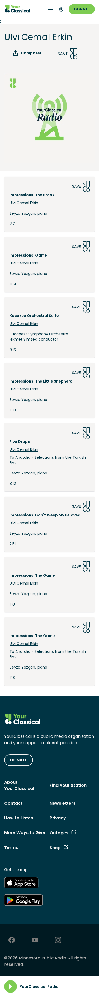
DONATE (18, 760)
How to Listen (18, 818)
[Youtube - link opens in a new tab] (34, 941)
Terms (11, 848)
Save (63, 54)
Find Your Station (68, 785)
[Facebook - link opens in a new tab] (11, 941)
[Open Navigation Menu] (50, 9)
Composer (31, 53)
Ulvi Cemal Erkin (24, 202)
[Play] (10, 986)
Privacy (58, 818)
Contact (13, 803)
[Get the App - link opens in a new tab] (21, 883)
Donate (81, 9)
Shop (55, 848)
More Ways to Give (24, 833)
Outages (59, 833)
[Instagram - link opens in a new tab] (58, 941)
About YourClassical (19, 785)
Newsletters (63, 803)
